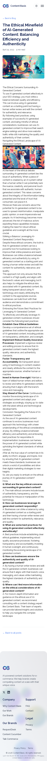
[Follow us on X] (4, 692)
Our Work (7, 710)
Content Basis (13, 606)
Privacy (29, 725)
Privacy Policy (20, 748)
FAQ (28, 706)
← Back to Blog (9, 18)
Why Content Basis (12, 706)
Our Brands (8, 715)
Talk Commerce (10, 739)
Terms (29, 729)
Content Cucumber (12, 734)
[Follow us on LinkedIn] (8, 692)
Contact (29, 710)
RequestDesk (9, 729)
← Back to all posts (12, 633)
